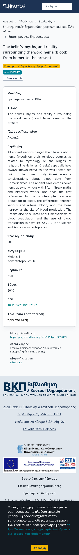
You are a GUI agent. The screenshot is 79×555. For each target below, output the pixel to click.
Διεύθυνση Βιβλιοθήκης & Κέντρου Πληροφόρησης (39, 407)
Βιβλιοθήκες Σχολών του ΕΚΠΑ (40, 414)
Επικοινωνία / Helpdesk (39, 429)
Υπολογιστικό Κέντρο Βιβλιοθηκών (39, 422)
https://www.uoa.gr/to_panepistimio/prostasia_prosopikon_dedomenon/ (39, 529)
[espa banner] (39, 465)
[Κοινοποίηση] (74, 73)
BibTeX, (14, 362)
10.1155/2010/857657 (22, 305)
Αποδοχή (39, 548)
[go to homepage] (14, 6)
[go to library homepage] (39, 389)
